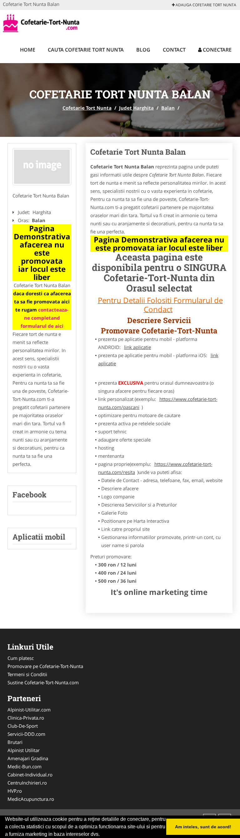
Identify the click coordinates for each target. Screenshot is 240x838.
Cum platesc (21, 658)
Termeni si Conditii (27, 674)
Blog (143, 49)
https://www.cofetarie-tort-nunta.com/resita (155, 468)
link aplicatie (137, 347)
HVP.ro (15, 791)
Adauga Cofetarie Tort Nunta (205, 4)
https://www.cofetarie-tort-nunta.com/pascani (158, 403)
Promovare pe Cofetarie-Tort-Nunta (45, 666)
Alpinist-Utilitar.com (29, 709)
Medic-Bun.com (25, 766)
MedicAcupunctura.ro (31, 799)
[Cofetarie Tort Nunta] (44, 22)
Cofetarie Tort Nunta (87, 108)
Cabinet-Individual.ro (30, 774)
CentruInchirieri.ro (27, 783)
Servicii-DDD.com (26, 734)
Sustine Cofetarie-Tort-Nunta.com (43, 682)
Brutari (15, 742)
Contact (174, 49)
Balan (168, 108)
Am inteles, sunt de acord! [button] (203, 826)
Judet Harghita (136, 108)
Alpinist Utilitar (24, 750)
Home (27, 49)
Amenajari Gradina (28, 758)
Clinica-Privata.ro (26, 718)
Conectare (217, 49)
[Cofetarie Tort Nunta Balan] (41, 167)
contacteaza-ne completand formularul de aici (45, 318)
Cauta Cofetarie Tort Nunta (86, 49)
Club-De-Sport (23, 726)
